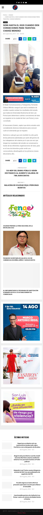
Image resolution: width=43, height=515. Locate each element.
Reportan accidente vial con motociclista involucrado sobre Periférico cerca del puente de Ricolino (27, 445)
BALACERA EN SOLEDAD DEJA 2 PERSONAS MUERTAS (21, 186)
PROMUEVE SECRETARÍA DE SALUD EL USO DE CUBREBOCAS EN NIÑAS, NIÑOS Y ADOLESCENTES (19, 259)
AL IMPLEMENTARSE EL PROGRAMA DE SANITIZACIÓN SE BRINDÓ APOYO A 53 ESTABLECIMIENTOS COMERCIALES (20, 292)
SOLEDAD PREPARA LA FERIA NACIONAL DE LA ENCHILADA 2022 (18, 227)
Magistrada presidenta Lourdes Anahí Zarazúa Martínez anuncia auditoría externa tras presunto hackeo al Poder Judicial (27, 459)
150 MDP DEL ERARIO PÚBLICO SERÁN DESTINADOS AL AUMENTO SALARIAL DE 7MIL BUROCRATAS (21, 173)
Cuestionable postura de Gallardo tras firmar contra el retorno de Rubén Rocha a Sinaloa (27, 497)
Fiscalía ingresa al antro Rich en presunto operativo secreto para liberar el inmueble (27, 485)
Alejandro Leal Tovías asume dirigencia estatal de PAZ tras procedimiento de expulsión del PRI (27, 472)
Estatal (5, 22)
